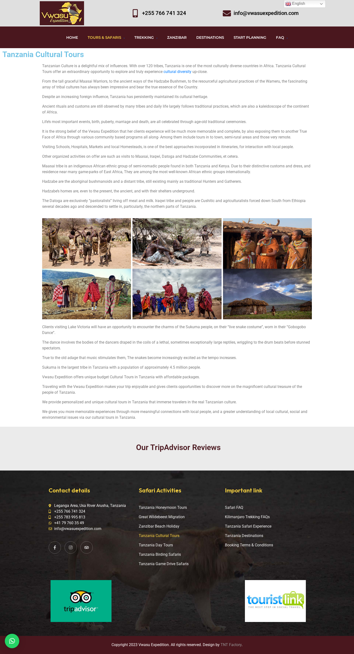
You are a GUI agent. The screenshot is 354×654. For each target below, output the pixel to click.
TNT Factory (231, 644)
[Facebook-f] (55, 547)
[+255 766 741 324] (135, 13)
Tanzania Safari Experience (248, 526)
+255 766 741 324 (164, 13)
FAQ (280, 37)
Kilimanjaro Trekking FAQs (247, 517)
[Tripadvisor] (86, 547)
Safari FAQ (234, 507)
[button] (12, 641)
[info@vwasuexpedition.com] (227, 13)
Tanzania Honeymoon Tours (163, 507)
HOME (72, 37)
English (298, 3)
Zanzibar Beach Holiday (159, 526)
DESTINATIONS (210, 37)
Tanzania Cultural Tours (159, 535)
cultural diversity (177, 71)
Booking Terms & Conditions (249, 545)
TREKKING (144, 37)
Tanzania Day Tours (156, 545)
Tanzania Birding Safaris (160, 554)
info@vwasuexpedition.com (266, 13)
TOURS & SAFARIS (104, 37)
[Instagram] (71, 547)
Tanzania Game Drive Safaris (164, 564)
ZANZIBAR (177, 37)
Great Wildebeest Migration (162, 517)
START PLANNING (250, 37)
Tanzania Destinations (244, 535)
